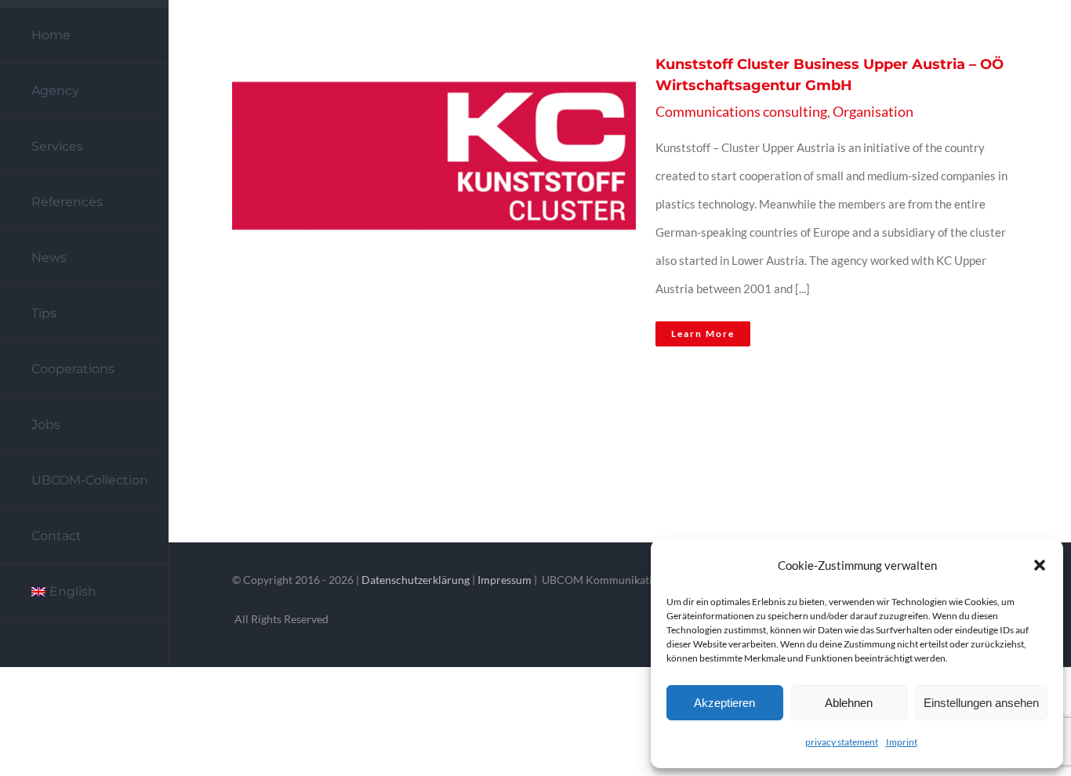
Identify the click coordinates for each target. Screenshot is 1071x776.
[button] (1039, 565)
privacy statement (841, 742)
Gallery (448, 206)
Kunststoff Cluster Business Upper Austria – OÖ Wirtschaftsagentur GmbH (410, 206)
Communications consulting (741, 111)
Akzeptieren (724, 702)
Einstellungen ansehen (981, 702)
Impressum (504, 579)
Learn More (703, 333)
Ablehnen (849, 702)
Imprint (901, 742)
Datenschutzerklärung (415, 579)
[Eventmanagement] (429, 206)
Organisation (873, 111)
